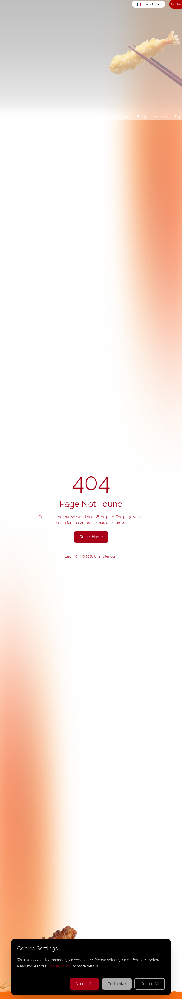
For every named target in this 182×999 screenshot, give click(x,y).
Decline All (150, 983)
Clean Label (96, 117)
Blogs (142, 117)
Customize (117, 983)
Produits (66, 117)
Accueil (22, 117)
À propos (44, 117)
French (148, 4)
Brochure (121, 117)
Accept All (84, 983)
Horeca (161, 117)
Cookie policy (58, 966)
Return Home (91, 537)
